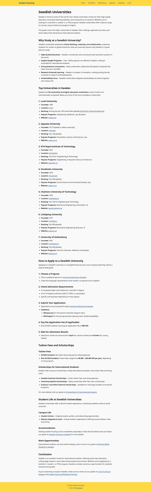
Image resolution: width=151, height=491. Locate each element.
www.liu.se (52, 231)
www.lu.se (52, 118)
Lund (129, 3)
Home (83, 3)
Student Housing (26, 3)
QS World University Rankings (92, 111)
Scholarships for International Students (81, 392)
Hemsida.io (79, 488)
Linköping (121, 3)
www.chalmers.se (55, 208)
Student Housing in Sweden (60, 434)
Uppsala (112, 3)
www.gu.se (52, 253)
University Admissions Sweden (74, 277)
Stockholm (91, 3)
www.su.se (52, 185)
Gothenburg (102, 3)
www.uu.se (52, 140)
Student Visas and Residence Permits (62, 474)
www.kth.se (52, 163)
